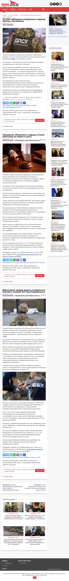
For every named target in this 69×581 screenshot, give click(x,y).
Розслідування (17, 262)
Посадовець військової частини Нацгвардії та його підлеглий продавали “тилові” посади (59, 105)
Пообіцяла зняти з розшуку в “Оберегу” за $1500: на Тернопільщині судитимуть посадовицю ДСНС (59, 163)
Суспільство (22, 9)
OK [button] (34, 577)
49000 (13, 59)
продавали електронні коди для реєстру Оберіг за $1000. (22, 255)
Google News (60, 4)
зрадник (32, 262)
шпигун (42, 262)
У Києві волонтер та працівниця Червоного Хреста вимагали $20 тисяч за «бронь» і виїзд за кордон (59, 67)
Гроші (30, 9)
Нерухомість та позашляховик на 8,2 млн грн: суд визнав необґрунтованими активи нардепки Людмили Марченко (59, 204)
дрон (34, 559)
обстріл (40, 559)
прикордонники (9, 107)
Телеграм (57, 4)
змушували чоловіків (35, 449)
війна (30, 559)
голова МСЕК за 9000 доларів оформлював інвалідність (23, 550)
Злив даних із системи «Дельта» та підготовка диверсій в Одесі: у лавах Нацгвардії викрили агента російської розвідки (59, 248)
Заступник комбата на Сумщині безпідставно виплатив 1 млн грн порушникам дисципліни (58, 124)
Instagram (51, 4)
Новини (12, 9)
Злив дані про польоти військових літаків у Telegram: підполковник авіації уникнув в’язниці (58, 143)
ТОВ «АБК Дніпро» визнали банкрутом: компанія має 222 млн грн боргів (59, 86)
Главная (5, 15)
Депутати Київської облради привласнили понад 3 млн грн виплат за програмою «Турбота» (57, 31)
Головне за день (18, 457)
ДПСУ (34, 105)
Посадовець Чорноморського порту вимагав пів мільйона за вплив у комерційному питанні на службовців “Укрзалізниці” (58, 226)
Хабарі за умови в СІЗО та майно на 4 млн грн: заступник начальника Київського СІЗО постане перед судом (59, 183)
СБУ (37, 262)
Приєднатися (39, 120)
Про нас (5, 9)
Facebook (54, 4)
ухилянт (18, 107)
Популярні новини (13, 15)
